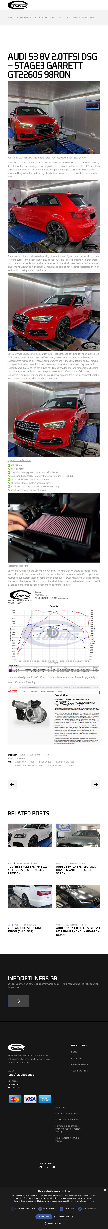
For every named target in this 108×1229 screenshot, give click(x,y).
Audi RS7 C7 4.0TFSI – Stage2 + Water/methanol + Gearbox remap (78, 931)
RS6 (84, 925)
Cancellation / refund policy (67, 1139)
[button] (54, 1224)
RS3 (35, 863)
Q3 (83, 863)
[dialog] (54, 1208)
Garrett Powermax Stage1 (29, 765)
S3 (48, 755)
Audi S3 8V (20, 762)
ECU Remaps (36, 755)
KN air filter (54, 765)
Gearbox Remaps (79, 1065)
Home (74, 1052)
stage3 (70, 765)
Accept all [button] (44, 1216)
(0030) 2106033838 (21, 1074)
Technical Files (79, 1071)
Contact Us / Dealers (66, 1114)
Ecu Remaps (77, 1058)
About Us (60, 1107)
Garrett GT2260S (65, 762)
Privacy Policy (53, 1204)
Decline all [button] (63, 1216)
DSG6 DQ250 (45, 762)
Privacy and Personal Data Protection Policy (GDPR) (67, 1129)
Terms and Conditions (67, 1120)
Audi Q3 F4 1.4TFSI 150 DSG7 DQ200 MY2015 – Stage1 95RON (76, 870)
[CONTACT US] (18, 1001)
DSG (33, 762)
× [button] (105, 1190)
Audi (22, 755)
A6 (9, 925)
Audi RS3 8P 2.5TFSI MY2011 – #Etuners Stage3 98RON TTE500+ (29, 870)
